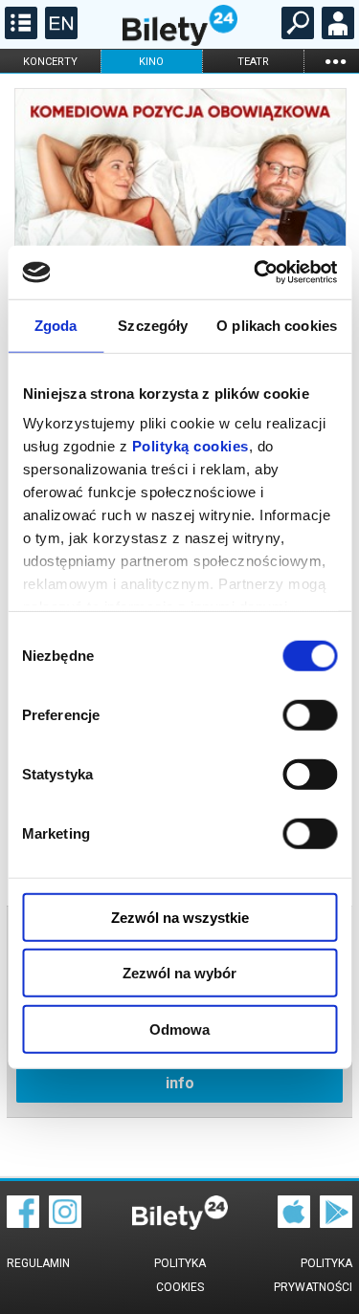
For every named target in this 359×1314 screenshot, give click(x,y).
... (335, 61)
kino (151, 61)
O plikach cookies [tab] (276, 325)
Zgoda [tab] (56, 325)
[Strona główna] (180, 41)
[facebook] (23, 1223)
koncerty (50, 61)
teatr (253, 61)
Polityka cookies (180, 1275)
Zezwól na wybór (179, 973)
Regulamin (38, 1263)
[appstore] (294, 1223)
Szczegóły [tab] (153, 325)
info (180, 1083)
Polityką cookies (189, 446)
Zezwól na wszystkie (180, 917)
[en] (59, 34)
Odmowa (179, 1028)
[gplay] (336, 1223)
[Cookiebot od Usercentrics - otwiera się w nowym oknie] (255, 272)
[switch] (309, 714)
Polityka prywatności (313, 1275)
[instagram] (65, 1223)
